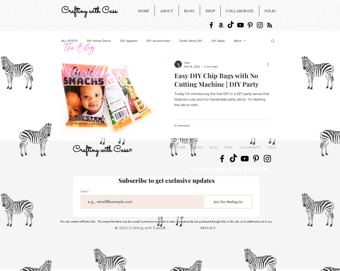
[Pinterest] (250, 25)
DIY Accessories (158, 41)
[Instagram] (260, 25)
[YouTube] (240, 25)
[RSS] (270, 25)
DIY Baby (218, 41)
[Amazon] (221, 25)
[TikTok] (231, 25)
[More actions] (269, 64)
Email (84, 191)
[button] (273, 41)
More (237, 41)
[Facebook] (211, 25)
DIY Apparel (128, 41)
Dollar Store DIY (190, 41)
